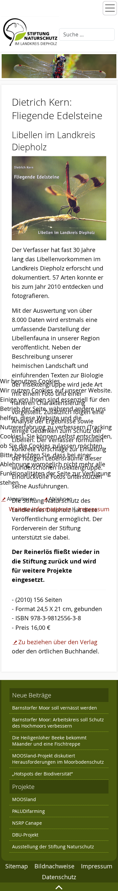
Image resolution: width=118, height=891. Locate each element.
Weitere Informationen (40, 509)
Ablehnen (60, 498)
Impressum (93, 509)
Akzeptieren (21, 498)
